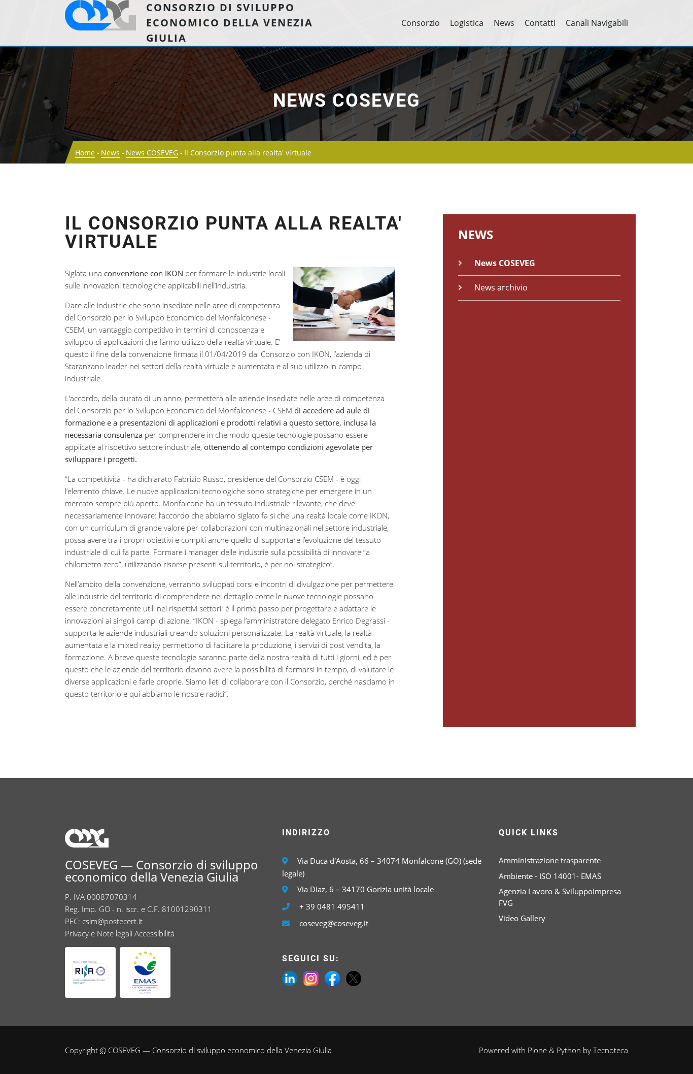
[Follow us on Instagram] (311, 977)
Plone (537, 1050)
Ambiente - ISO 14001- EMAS (550, 876)
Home (85, 152)
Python (569, 1050)
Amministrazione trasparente (550, 860)
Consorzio (420, 22)
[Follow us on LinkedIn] (289, 977)
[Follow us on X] (353, 977)
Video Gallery (522, 918)
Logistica (466, 22)
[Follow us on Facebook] (332, 977)
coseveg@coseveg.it (333, 923)
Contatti (540, 22)
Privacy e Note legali (98, 933)
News (504, 22)
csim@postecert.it (112, 921)
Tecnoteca (610, 1050)
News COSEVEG (347, 100)
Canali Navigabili (597, 22)
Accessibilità (154, 933)
